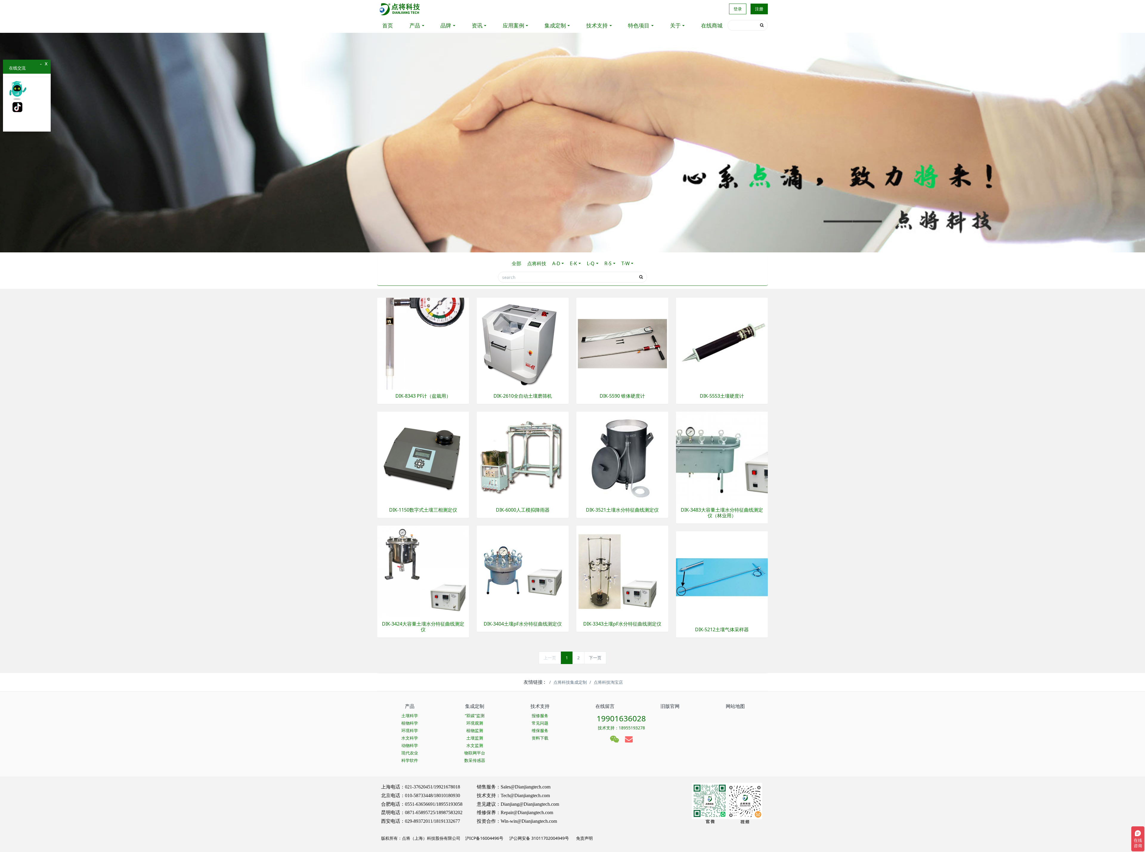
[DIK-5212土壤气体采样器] (722, 577)
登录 (738, 9)
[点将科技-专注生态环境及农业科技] (400, 9)
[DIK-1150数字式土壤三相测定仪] (423, 457)
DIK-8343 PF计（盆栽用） (423, 396)
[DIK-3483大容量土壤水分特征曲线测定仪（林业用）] (722, 457)
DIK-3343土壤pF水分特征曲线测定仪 (622, 624)
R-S (608, 263)
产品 (414, 25)
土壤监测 (474, 738)
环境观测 (474, 723)
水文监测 (474, 745)
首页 (387, 25)
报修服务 (540, 715)
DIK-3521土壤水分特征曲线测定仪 (622, 510)
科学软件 (409, 760)
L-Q (591, 263)
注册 (759, 9)
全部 (516, 263)
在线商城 (711, 25)
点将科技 (536, 263)
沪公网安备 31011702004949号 (539, 838)
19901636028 (621, 718)
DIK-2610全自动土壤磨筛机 (522, 396)
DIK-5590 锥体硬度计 (622, 396)
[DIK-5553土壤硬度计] (722, 343)
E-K (573, 263)
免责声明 (584, 838)
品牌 (445, 25)
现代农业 (409, 753)
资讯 (477, 25)
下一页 (595, 657)
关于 (675, 25)
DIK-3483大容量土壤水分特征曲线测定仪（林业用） (722, 512)
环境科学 (409, 730)
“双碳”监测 (475, 715)
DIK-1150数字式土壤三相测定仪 (423, 510)
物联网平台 (474, 753)
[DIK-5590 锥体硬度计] (622, 343)
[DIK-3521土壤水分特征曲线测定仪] (622, 457)
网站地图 (735, 706)
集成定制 (555, 25)
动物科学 (409, 745)
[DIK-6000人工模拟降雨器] (523, 457)
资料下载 (540, 738)
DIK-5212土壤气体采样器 (722, 629)
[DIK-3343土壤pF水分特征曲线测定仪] (622, 571)
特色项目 (638, 25)
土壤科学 (409, 715)
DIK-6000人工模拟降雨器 (523, 510)
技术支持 (597, 25)
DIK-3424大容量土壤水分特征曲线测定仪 (423, 626)
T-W (625, 263)
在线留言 (605, 706)
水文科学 (409, 738)
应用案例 (513, 25)
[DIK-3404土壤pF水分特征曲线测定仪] (523, 571)
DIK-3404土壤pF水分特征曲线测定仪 (523, 624)
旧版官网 (670, 706)
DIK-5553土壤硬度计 (722, 396)
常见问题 (540, 723)
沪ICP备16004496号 (484, 838)
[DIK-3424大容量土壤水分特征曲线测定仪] (423, 571)
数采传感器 (474, 760)
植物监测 (474, 730)
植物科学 (409, 723)
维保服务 (540, 730)
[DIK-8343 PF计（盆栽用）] (423, 343)
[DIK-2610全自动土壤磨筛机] (523, 343)
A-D (556, 263)
